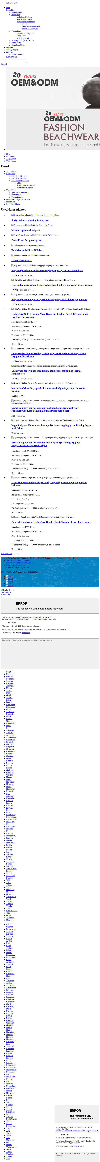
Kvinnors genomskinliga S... (26, 230)
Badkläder (15, 15)
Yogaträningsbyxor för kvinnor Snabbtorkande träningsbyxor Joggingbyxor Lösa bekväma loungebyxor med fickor (45, 409)
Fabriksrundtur (17, 54)
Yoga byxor (21, 36)
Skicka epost (6, 592)
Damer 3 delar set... (21, 260)
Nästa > (6, 554)
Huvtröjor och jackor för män (23, 40)
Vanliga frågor (12, 50)
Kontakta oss (11, 57)
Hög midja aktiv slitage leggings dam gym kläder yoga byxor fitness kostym (51, 285)
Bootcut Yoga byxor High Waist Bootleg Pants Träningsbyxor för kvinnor (50, 522)
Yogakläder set (23, 38)
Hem (8, 8)
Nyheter (9, 47)
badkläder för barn (24, 17)
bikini (24, 24)
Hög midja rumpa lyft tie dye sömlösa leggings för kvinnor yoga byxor (49, 299)
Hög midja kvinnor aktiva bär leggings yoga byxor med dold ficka (47, 270)
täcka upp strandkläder (31, 26)
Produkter (10, 10)
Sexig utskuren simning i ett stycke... (30, 220)
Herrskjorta (16, 43)
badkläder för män (24, 19)
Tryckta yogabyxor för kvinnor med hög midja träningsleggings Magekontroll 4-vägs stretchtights (45, 444)
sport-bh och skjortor (25, 33)
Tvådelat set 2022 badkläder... (27, 250)
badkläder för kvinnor (26, 22)
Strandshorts (16, 12)
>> (11, 554)
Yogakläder (16, 31)
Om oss (9, 52)
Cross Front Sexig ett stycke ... (27, 240)
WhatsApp (5, 595)
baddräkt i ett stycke (30, 29)
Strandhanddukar (18, 45)
